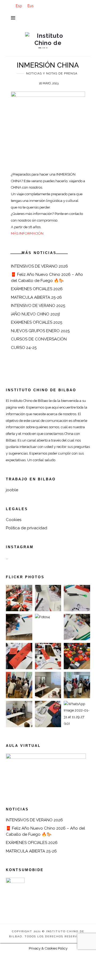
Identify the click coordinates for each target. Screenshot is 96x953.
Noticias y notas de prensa (51, 73)
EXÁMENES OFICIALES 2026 (37, 288)
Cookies (13, 519)
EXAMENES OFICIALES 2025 (36, 322)
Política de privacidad (26, 528)
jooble (12, 490)
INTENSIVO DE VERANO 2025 (38, 305)
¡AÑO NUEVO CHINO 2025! (35, 314)
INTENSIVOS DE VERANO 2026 (39, 266)
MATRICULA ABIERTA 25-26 (36, 297)
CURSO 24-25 (24, 347)
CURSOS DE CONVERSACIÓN (39, 339)
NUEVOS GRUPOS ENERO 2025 (40, 330)
